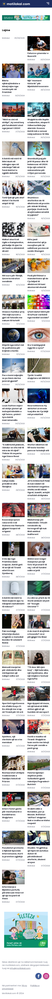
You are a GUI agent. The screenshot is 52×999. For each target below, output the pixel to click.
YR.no (24, 985)
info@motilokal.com (20, 968)
